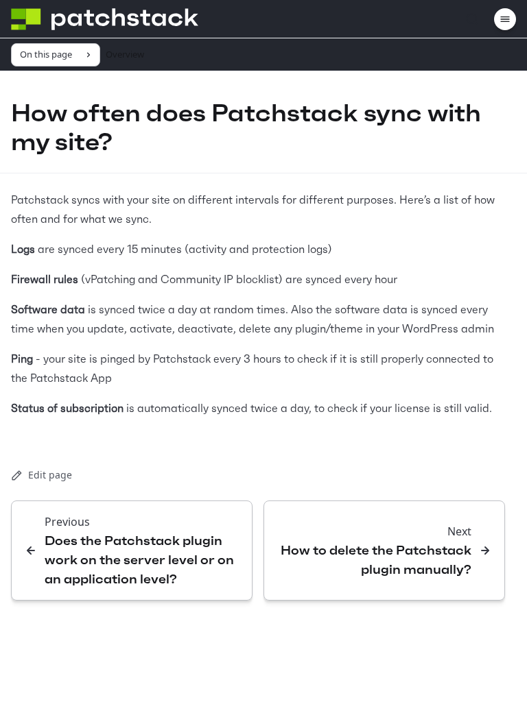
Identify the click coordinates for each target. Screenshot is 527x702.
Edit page (50, 474)
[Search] (472, 19)
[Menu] (505, 19)
